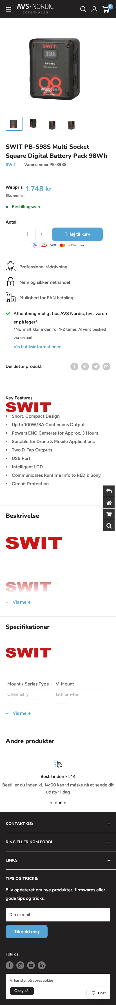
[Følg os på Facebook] (10, 965)
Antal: (12, 222)
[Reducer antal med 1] (12, 234)
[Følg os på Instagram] (20, 965)
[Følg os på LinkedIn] (42, 965)
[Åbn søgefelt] (83, 9)
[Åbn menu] (8, 9)
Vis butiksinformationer (37, 346)
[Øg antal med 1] (42, 234)
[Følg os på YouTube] (31, 965)
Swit (11, 164)
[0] (105, 9)
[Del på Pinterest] (85, 366)
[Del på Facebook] (74, 366)
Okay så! (22, 990)
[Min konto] (94, 9)
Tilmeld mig (26, 931)
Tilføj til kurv (77, 234)
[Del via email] (106, 366)
